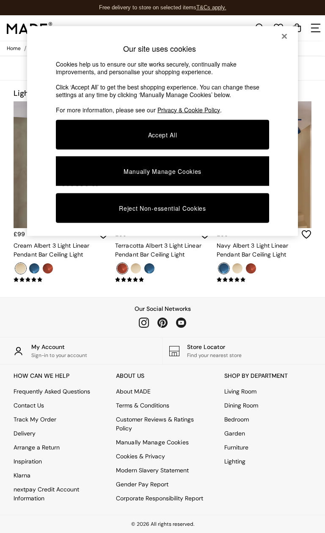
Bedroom (236, 419)
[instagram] (144, 322)
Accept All (162, 134)
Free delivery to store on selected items (147, 7)
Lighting (234, 461)
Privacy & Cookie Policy (188, 109)
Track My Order (35, 419)
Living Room (240, 391)
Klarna (22, 475)
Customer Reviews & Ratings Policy (155, 424)
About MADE (133, 391)
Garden (234, 433)
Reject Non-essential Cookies (162, 208)
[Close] (284, 36)
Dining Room (241, 405)
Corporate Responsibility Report (159, 498)
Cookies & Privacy (140, 456)
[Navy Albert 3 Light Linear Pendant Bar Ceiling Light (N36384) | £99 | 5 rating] (264, 279)
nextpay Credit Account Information (46, 494)
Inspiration (28, 461)
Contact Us (29, 405)
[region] (162, 131)
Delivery (25, 433)
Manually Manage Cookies (152, 442)
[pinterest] (162, 322)
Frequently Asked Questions (52, 391)
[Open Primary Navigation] (316, 28)
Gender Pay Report (142, 484)
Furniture (236, 447)
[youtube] (181, 322)
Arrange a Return (37, 447)
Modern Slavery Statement (152, 470)
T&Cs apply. (211, 7)
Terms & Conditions (142, 405)
